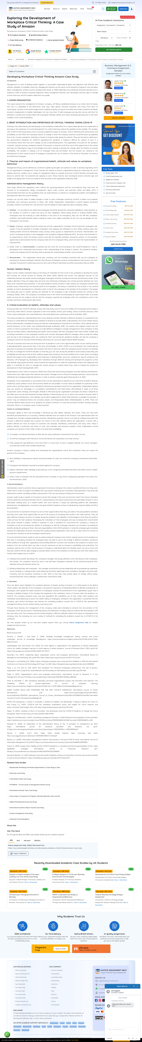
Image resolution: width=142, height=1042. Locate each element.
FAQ (52, 991)
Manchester (81, 1026)
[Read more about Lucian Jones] (108, 110)
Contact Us (54, 984)
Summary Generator (113, 190)
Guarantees (54, 998)
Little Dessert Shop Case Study (20, 779)
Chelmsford (25, 1030)
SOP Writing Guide (20, 970)
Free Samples (55, 1004)
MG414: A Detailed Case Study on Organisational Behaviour (65, 896)
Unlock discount (46, 3)
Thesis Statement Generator (115, 186)
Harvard (27, 841)
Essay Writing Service (21, 1001)
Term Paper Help (20, 987)
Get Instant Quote (113, 50)
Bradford (81, 1023)
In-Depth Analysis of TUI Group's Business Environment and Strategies (68, 875)
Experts (64, 9)
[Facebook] (97, 1001)
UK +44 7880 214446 (105, 985)
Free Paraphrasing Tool (114, 176)
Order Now (123, 9)
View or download (30, 882)
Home (10, 59)
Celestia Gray (119, 93)
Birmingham (17, 1026)
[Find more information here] (122, 1012)
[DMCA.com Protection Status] (99, 1019)
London (62, 1023)
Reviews (90, 8)
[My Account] (132, 9)
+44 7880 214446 (100, 3)
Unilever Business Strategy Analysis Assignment (109, 896)
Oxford (69, 1023)
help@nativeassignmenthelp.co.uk (123, 3)
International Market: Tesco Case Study (23, 790)
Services (47, 9)
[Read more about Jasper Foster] (108, 85)
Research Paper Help (21, 980)
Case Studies (20, 59)
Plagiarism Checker (112, 180)
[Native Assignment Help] (21, 9)
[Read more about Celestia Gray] (108, 98)
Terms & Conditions (57, 970)
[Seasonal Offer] (118, 166)
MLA (18, 841)
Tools (82, 9)
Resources (73, 9)
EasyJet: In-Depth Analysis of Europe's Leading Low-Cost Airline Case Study (24, 875)
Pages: (13, 66)
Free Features (118, 201)
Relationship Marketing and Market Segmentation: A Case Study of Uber (35, 767)
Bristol (74, 1023)
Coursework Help (20, 994)
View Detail (74, 1040)
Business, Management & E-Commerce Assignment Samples (47, 59)
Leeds (44, 1026)
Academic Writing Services (23, 1004)
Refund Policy (55, 980)
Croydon (65, 1026)
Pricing (53, 1001)
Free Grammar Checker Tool (116, 183)
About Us (56, 9)
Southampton (54, 1023)
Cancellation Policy (56, 977)
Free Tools (107, 169)
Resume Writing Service (22, 974)
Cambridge (73, 1026)
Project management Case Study (21, 813)
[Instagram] (100, 1001)
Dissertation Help (20, 998)
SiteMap (53, 987)
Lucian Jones (119, 106)
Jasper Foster (119, 81)
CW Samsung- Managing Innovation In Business (24, 896)
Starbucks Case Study (17, 773)
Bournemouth (27, 1026)
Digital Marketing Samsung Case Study (23, 802)
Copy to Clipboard (20, 853)
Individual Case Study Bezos (19, 819)
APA (11, 840)
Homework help (20, 991)
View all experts (118, 118)
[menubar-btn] (94, 71)
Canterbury (36, 1026)
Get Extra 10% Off (113, 8)
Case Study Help (20, 984)
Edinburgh (17, 1030)
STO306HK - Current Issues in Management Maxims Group (30, 785)
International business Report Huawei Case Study (27, 808)
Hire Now (118, 88)
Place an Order (60, 949)
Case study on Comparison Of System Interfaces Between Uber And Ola (35, 796)
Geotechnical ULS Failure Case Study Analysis (113, 874)
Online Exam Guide (20, 977)
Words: (24, 66)
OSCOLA (37, 841)
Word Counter (111, 193)
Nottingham (57, 1026)
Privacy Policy (55, 974)
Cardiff (50, 1026)
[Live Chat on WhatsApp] (7, 1034)
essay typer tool (112, 173)
